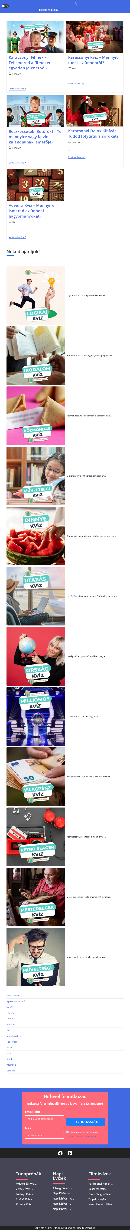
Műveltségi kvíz (13, 1035)
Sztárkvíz (10, 1059)
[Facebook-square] (70, 1153)
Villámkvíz (11, 1064)
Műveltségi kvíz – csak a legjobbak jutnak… (87, 957)
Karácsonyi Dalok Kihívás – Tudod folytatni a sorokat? (94, 133)
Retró (9, 1047)
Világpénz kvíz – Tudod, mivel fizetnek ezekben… (89, 776)
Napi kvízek (11, 1041)
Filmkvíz (16, 73)
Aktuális (10, 1007)
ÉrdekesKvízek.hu (48, 9)
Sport (9, 1053)
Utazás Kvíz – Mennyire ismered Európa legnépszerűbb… (93, 596)
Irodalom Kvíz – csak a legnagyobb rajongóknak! (89, 355)
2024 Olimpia (12, 995)
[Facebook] (60, 1153)
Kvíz (74, 68)
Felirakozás (85, 1122)
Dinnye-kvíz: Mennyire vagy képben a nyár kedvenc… (91, 536)
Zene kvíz (77, 141)
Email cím (32, 1112)
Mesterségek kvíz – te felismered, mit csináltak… (89, 896)
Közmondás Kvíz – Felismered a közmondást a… (89, 415)
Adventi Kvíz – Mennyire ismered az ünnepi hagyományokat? (32, 211)
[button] (121, 6)
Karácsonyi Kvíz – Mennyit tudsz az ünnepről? (93, 60)
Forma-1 (10, 1018)
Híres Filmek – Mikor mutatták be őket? (100, 1206)
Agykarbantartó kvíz (16, 1001)
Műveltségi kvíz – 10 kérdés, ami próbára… (86, 475)
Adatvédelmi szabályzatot (83, 1135)
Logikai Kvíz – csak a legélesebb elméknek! (86, 295)
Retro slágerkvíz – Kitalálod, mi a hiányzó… (86, 836)
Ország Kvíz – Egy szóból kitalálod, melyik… (87, 656)
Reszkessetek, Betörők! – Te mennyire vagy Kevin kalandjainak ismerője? (35, 137)
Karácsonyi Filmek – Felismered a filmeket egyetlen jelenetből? (30, 62)
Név (28, 1128)
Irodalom (10, 1024)
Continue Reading (17, 89)
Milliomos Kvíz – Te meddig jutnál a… (84, 716)
